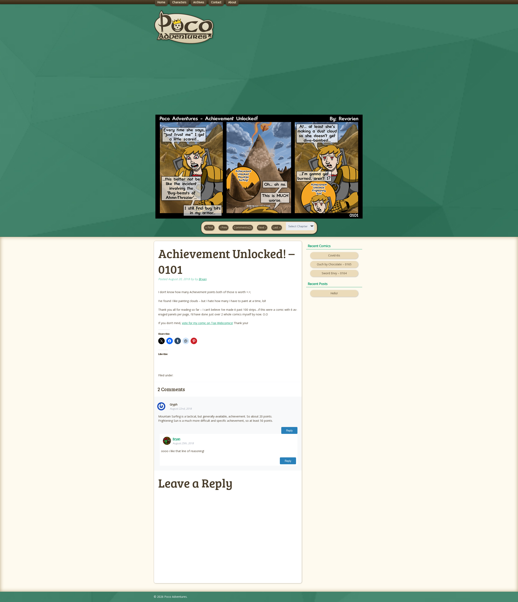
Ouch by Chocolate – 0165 (334, 264)
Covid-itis (334, 255)
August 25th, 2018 (183, 443)
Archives (198, 2)
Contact (216, 2)
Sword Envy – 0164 (334, 273)
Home (161, 2)
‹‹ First (209, 227)
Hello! (334, 293)
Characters (179, 2)
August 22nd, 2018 (181, 408)
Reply (289, 430)
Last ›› (277, 227)
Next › (262, 227)
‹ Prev (223, 227)
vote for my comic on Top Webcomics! (207, 323)
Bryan (203, 279)
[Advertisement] (259, 83)
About (232, 2)
